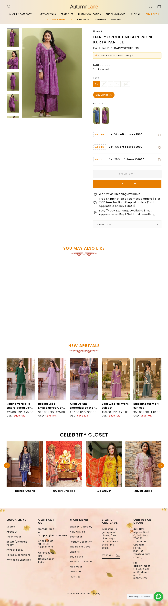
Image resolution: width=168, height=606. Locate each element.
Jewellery (100, 19)
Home (96, 31)
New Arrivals (48, 14)
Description (103, 224)
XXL (125, 84)
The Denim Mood (116, 14)
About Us (12, 531)
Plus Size (116, 19)
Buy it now (127, 183)
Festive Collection (89, 14)
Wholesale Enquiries (19, 559)
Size (96, 78)
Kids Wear (83, 19)
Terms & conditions (18, 554)
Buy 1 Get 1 (152, 14)
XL (117, 84)
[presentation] (7, 465)
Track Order (14, 536)
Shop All (136, 14)
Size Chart (102, 94)
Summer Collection (59, 19)
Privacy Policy (15, 549)
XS (96, 84)
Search (11, 526)
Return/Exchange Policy (17, 543)
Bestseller (67, 14)
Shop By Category (20, 14)
